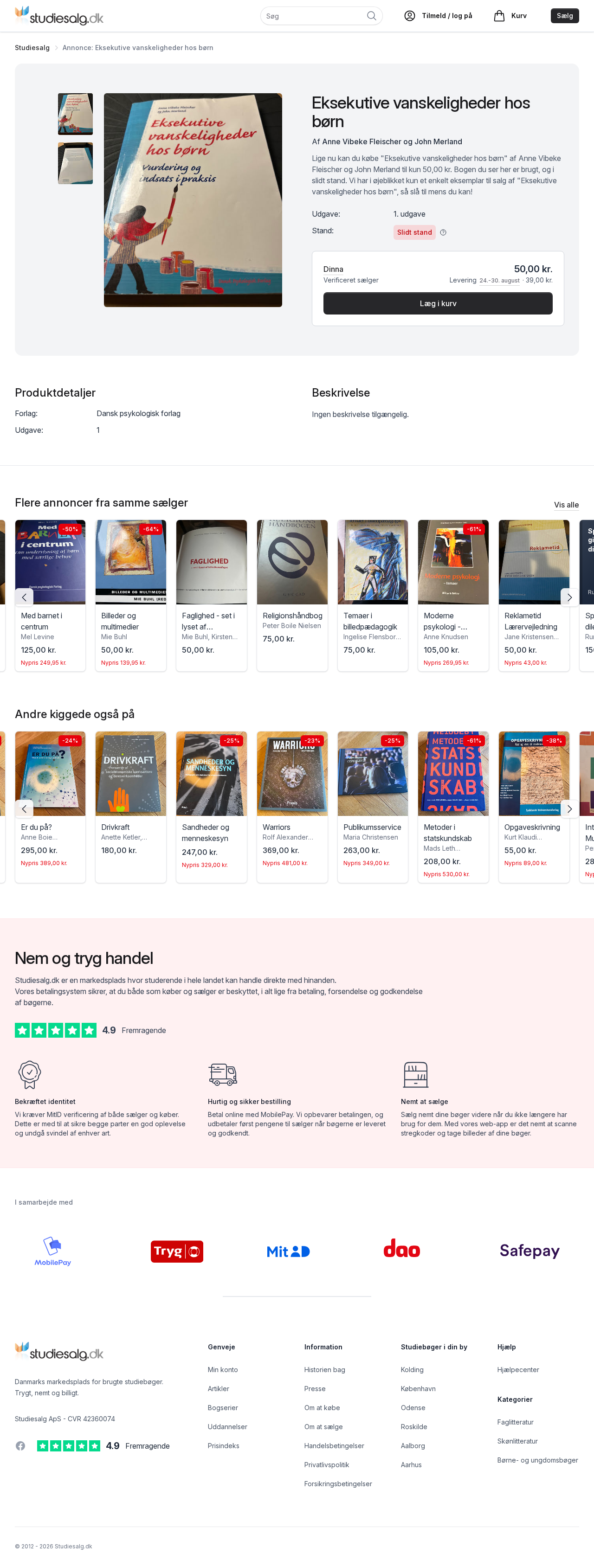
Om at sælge (323, 1427)
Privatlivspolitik (326, 1465)
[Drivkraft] (131, 774)
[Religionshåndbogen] (292, 562)
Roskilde (414, 1427)
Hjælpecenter (518, 1369)
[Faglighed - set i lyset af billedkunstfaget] (211, 562)
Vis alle (566, 504)
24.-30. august (499, 280)
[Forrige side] (24, 597)
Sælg (565, 15)
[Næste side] (570, 597)
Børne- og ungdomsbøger (537, 1460)
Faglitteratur (515, 1422)
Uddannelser (227, 1427)
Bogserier (223, 1408)
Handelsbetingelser (334, 1446)
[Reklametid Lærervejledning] (534, 562)
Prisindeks (223, 1446)
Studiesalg (32, 47)
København (418, 1389)
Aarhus (411, 1465)
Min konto (223, 1369)
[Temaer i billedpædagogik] (373, 562)
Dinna (333, 269)
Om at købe (322, 1408)
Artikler (218, 1389)
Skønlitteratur (517, 1441)
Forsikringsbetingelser (338, 1484)
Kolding (412, 1369)
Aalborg (413, 1446)
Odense (413, 1408)
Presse (315, 1389)
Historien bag (324, 1369)
